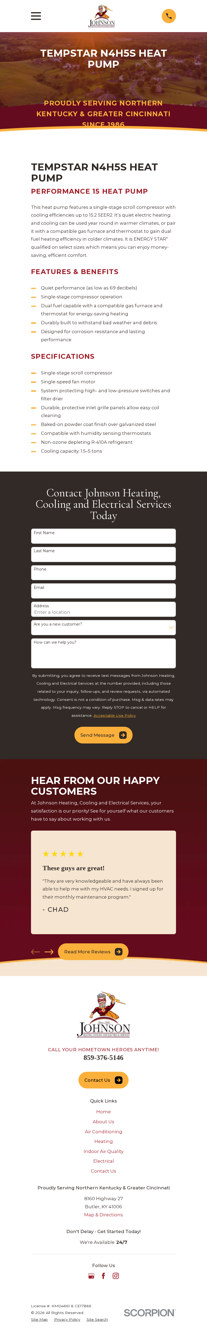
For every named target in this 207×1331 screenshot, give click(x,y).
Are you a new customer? (58, 624)
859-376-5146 (103, 1058)
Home (103, 1111)
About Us (103, 1121)
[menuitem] (39, 1319)
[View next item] (48, 951)
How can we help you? (55, 642)
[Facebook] (103, 1276)
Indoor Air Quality (103, 1151)
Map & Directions (103, 1214)
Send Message (97, 735)
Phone (40, 569)
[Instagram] (116, 1276)
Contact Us (97, 1080)
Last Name (44, 551)
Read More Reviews (87, 951)
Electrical (103, 1161)
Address (41, 606)
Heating (103, 1141)
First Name (44, 533)
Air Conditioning (103, 1131)
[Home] (101, 16)
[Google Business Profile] (91, 1276)
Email (39, 587)
